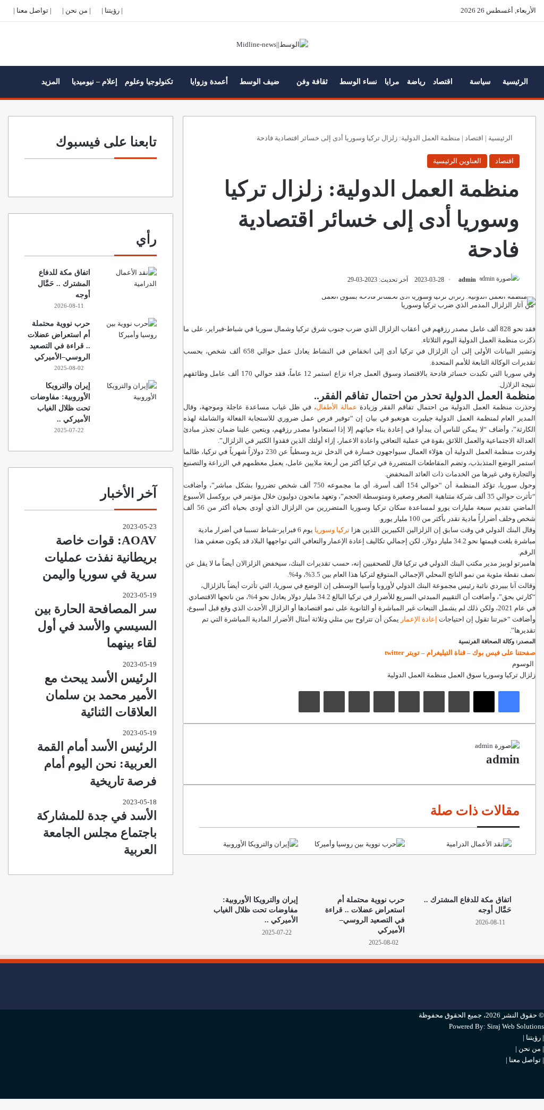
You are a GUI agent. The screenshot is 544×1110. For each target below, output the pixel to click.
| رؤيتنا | (112, 10)
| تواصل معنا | (32, 10)
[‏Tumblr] (434, 701)
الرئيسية (515, 82)
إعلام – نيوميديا (94, 82)
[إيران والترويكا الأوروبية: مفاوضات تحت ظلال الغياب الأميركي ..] (252, 863)
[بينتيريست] (409, 701)
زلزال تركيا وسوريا (509, 675)
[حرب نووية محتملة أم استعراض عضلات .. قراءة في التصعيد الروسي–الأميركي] (359, 863)
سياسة (480, 82)
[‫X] (484, 701)
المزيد (50, 82)
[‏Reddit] (384, 701)
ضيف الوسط (259, 82)
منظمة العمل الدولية (416, 675)
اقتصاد (443, 82)
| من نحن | (76, 10)
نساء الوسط (358, 82)
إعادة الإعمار (419, 619)
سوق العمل (464, 675)
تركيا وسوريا (332, 530)
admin (467, 279)
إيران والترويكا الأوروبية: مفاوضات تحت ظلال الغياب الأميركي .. (256, 910)
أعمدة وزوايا (209, 82)
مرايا (392, 82)
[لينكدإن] (459, 701)
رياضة (416, 82)
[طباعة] (309, 701)
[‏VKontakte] (359, 701)
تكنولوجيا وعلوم (149, 82)
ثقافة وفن (312, 82)
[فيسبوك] (509, 701)
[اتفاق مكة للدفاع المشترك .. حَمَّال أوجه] (466, 863)
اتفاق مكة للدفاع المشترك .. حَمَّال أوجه (64, 283)
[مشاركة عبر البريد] (334, 701)
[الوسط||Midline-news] (272, 44)
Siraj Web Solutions (515, 1026)
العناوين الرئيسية (457, 161)
